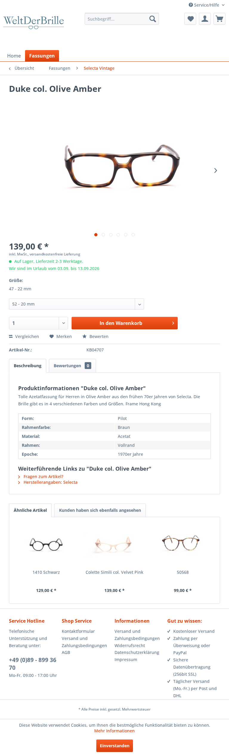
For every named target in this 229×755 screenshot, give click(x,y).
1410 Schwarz (46, 572)
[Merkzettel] (190, 19)
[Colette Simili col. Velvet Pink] (114, 545)
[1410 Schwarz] (46, 545)
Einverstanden (114, 745)
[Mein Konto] (205, 19)
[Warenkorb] (219, 19)
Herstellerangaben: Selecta (50, 482)
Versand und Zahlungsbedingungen (84, 641)
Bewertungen (71, 365)
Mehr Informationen (114, 731)
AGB (66, 652)
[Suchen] (152, 19)
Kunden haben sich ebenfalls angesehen (100, 510)
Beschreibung (27, 365)
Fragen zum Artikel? (42, 476)
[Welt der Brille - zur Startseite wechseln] (33, 31)
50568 (183, 572)
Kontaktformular (78, 631)
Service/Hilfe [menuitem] (206, 5)
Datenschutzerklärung (136, 652)
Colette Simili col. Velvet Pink (114, 572)
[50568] (182, 545)
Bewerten (98, 336)
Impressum (125, 659)
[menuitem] (122, 19)
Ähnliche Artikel (30, 510)
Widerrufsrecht (129, 645)
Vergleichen (26, 336)
